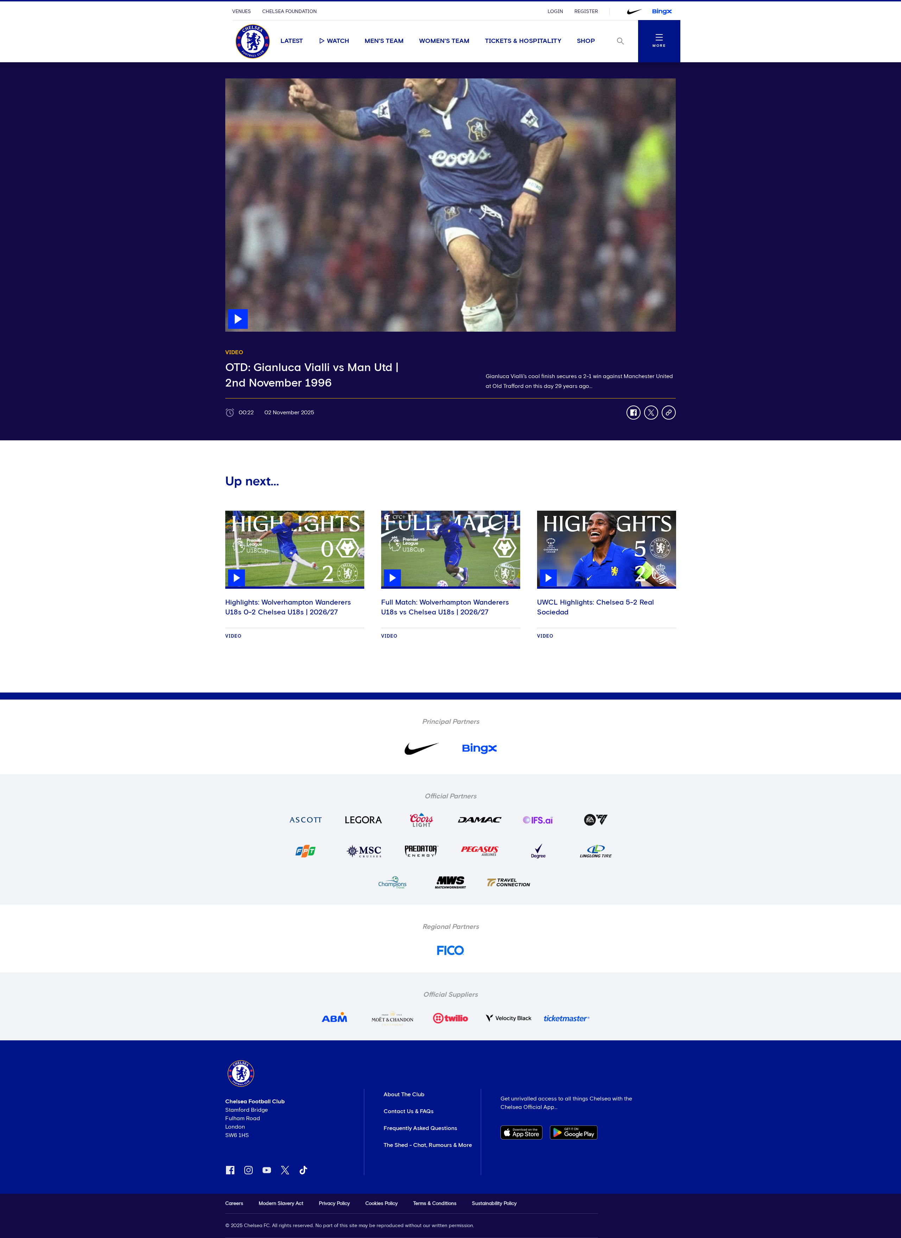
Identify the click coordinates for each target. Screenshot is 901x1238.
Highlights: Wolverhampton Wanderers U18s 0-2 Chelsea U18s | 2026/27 (288, 607)
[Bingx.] (662, 11)
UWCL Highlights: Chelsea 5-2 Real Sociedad (595, 607)
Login (555, 11)
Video (233, 636)
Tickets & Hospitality (523, 41)
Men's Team (384, 41)
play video (239, 82)
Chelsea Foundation (289, 11)
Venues (241, 11)
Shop (586, 41)
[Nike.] (634, 11)
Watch (338, 41)
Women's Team (444, 41)
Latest (292, 41)
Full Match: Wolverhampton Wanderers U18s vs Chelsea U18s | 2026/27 (445, 607)
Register (586, 11)
